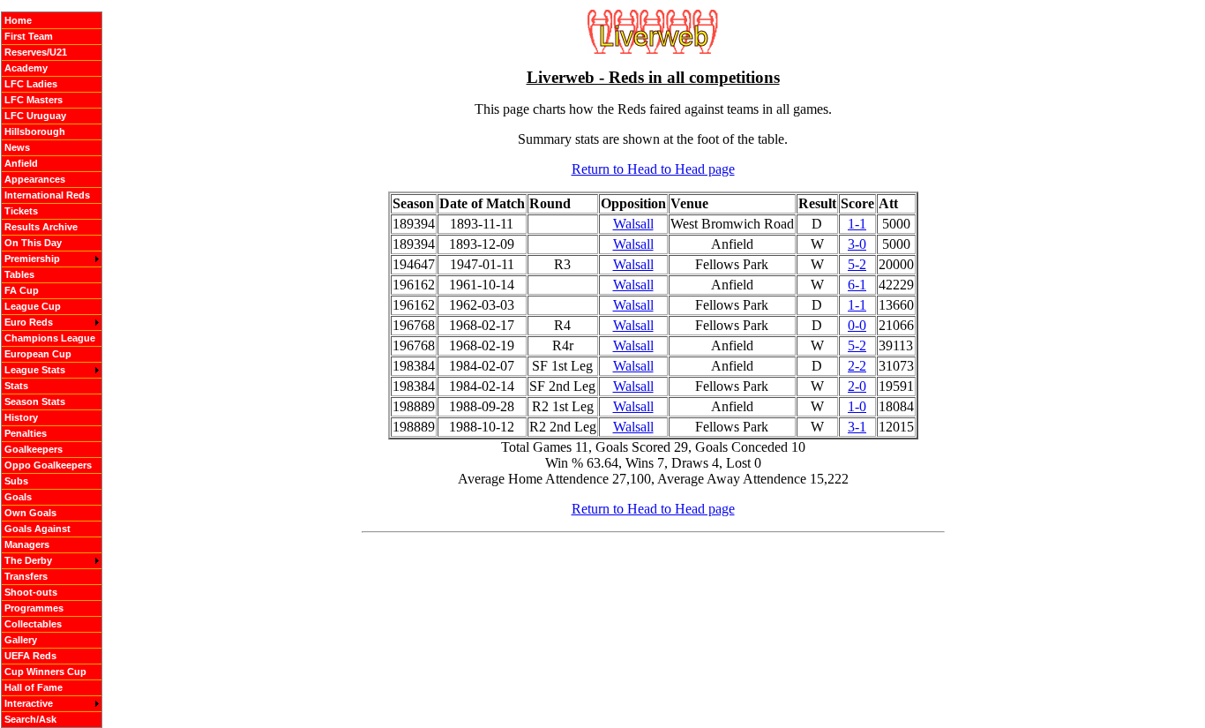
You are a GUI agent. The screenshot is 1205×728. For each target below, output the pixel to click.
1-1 (857, 223)
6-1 (857, 284)
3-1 (857, 426)
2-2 (857, 365)
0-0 (857, 325)
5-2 (857, 264)
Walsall (633, 223)
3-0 (857, 243)
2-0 (857, 386)
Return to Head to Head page (653, 168)
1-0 (857, 406)
